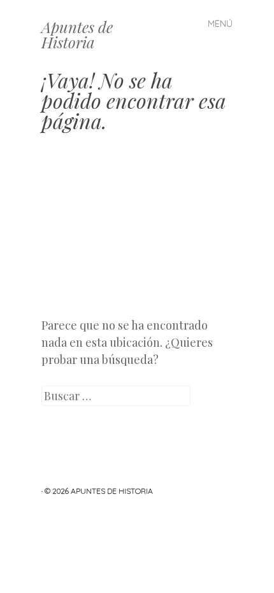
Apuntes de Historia (77, 34)
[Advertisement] (137, 234)
